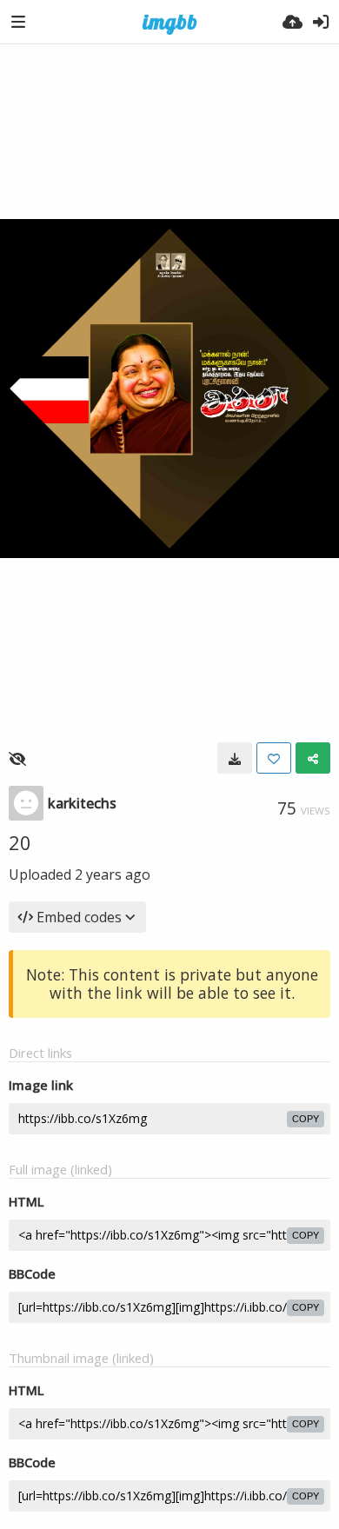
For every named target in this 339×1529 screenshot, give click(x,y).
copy (305, 1119)
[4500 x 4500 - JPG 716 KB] (234, 758)
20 (20, 842)
